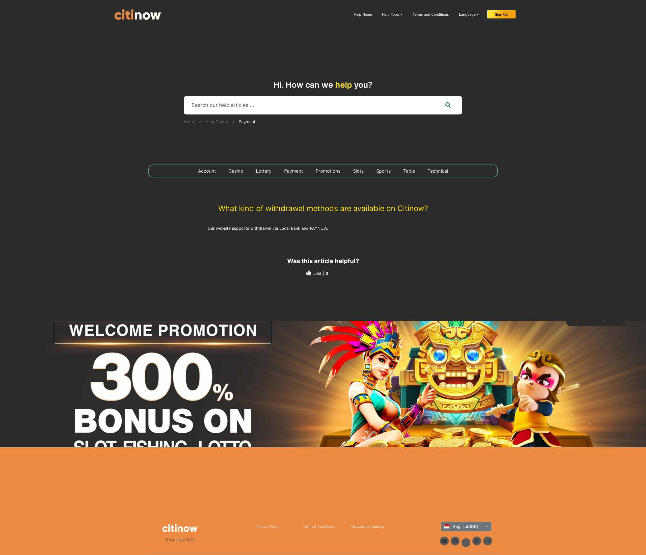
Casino (236, 171)
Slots (358, 171)
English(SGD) (465, 526)
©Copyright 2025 (180, 539)
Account (207, 171)
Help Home (363, 14)
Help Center (216, 121)
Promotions (328, 171)
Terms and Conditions (431, 14)
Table (409, 171)
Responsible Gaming (367, 526)
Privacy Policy (267, 526)
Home (189, 121)
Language (467, 14)
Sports (383, 171)
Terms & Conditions (319, 526)
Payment (247, 121)
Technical (437, 171)
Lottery (264, 171)
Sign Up (501, 14)
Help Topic (391, 14)
